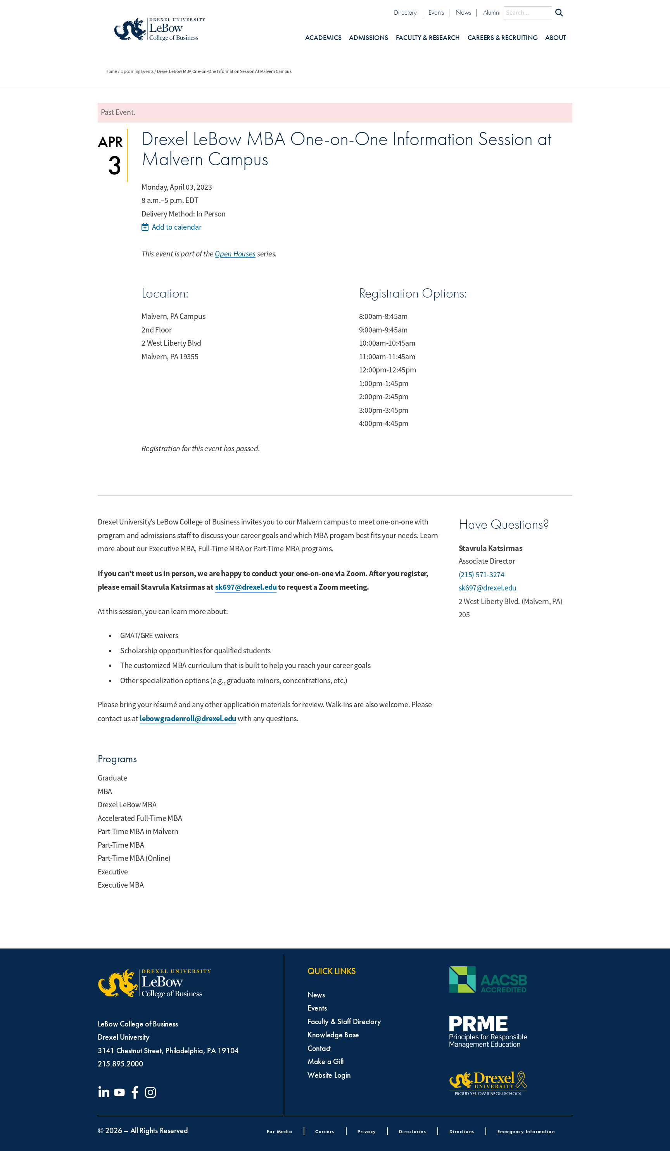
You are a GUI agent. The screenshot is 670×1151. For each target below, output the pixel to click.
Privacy (366, 1131)
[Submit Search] (559, 12)
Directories (413, 1131)
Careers (325, 1131)
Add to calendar (175, 227)
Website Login (329, 1075)
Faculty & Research (428, 38)
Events (436, 13)
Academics (323, 38)
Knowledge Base (333, 1034)
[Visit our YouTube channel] (121, 1092)
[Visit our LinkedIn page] (105, 1092)
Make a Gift (325, 1061)
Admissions (368, 38)
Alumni (491, 13)
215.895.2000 (120, 1063)
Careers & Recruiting (503, 38)
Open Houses (235, 254)
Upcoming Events (137, 71)
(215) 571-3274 (481, 575)
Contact (319, 1048)
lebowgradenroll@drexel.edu (188, 718)
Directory (405, 13)
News (463, 13)
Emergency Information (526, 1131)
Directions (462, 1131)
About (555, 38)
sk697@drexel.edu (246, 587)
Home (111, 71)
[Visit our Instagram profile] (152, 1092)
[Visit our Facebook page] (136, 1092)
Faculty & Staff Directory (344, 1021)
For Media (280, 1131)
